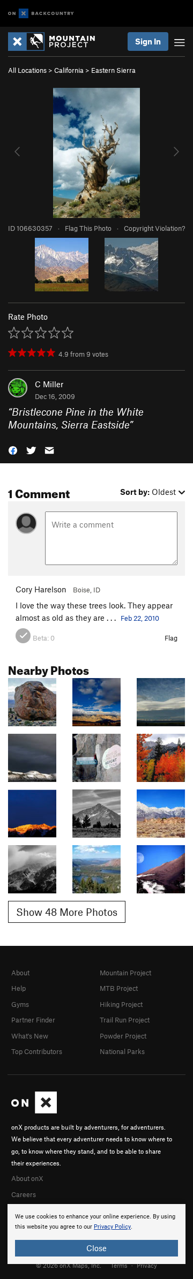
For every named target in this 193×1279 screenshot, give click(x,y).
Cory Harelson (41, 589)
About (20, 972)
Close (96, 1248)
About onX (27, 1178)
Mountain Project (125, 972)
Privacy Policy (112, 1226)
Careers (23, 1194)
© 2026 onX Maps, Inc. (68, 1265)
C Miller (49, 384)
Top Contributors (36, 1051)
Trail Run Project (125, 1019)
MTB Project (119, 988)
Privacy (147, 1265)
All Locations (27, 70)
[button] (13, 449)
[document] (96, 1234)
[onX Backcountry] (41, 14)
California (69, 70)
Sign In (148, 41)
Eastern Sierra (113, 70)
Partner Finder (33, 1019)
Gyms (20, 1004)
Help (18, 988)
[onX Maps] (34, 1111)
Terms (119, 1265)
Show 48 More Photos (66, 912)
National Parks (122, 1051)
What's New (29, 1036)
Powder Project (123, 1036)
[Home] (57, 41)
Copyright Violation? (154, 228)
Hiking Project (121, 1004)
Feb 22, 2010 (140, 618)
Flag (171, 638)
